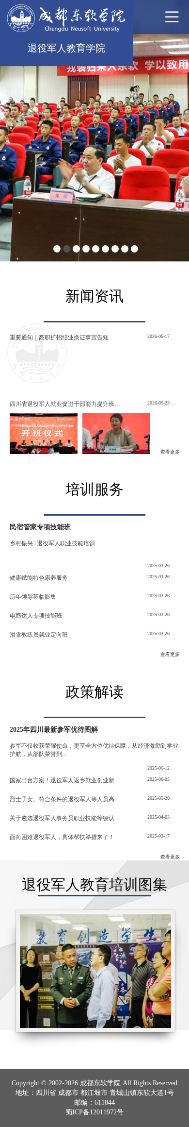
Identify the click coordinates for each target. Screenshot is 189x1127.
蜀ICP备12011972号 (94, 1112)
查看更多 (170, 451)
